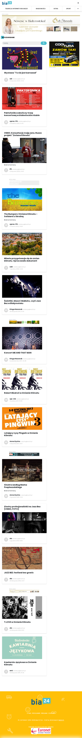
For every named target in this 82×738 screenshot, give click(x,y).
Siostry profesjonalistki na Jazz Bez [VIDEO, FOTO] (22, 507)
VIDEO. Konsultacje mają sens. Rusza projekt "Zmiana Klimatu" (23, 134)
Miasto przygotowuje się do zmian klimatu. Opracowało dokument (21, 259)
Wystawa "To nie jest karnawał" (20, 72)
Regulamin (36, 713)
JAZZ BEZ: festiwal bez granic (19, 572)
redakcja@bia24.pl (18, 79)
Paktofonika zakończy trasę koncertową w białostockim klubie (22, 114)
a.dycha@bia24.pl (26, 441)
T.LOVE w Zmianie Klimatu (17, 622)
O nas (29, 713)
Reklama (44, 713)
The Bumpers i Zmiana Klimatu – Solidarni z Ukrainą (20, 215)
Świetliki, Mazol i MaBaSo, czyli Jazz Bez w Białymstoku (22, 302)
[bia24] (7, 3)
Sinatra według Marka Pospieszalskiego (15, 486)
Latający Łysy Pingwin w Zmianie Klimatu (21, 434)
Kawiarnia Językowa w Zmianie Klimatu (20, 663)
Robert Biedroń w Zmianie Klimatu (21, 393)
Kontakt (51, 713)
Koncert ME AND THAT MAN (18, 352)
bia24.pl (61, 720)
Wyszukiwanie (8, 37)
